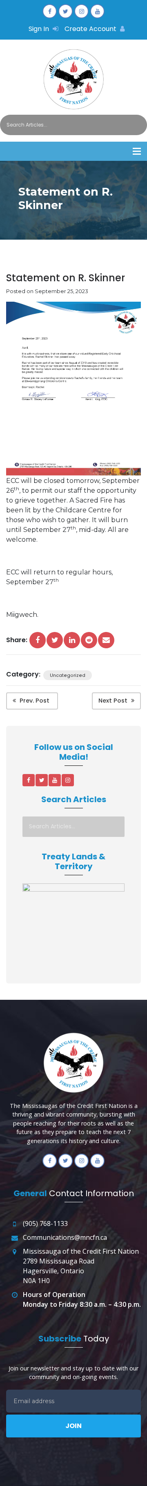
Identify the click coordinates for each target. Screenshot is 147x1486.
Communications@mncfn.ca (65, 1237)
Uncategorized (67, 675)
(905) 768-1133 (45, 1223)
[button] (137, 151)
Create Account (91, 28)
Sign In (40, 28)
